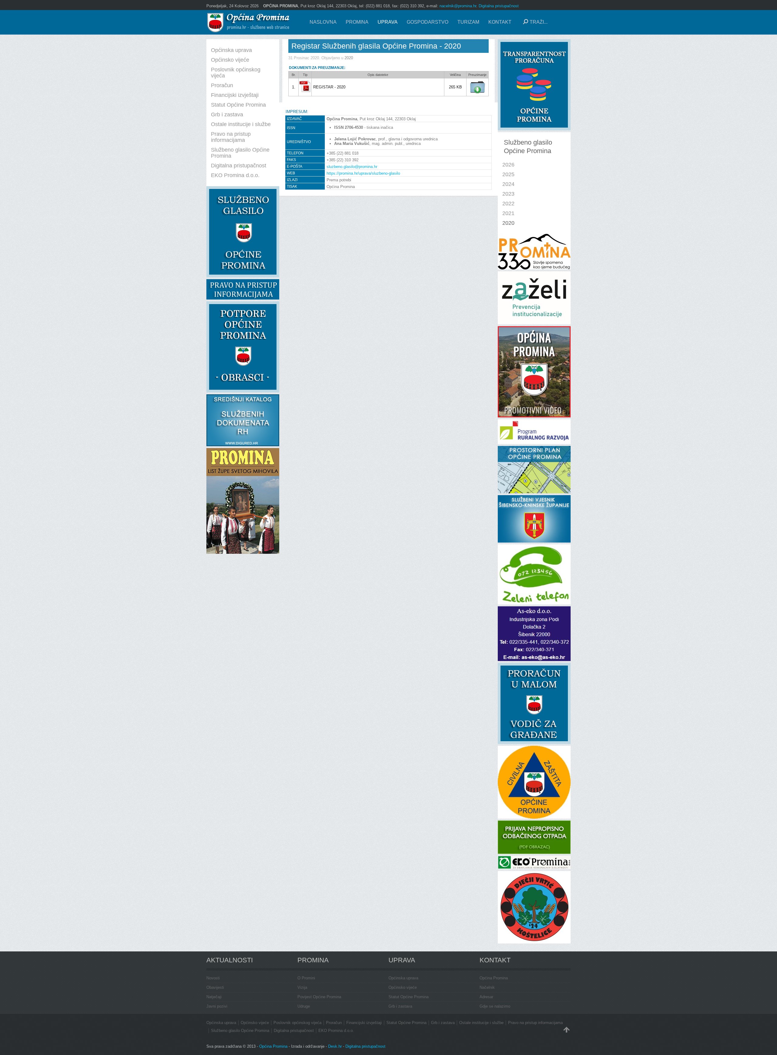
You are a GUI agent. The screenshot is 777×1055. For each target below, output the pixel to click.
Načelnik (487, 987)
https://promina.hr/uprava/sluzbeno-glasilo (363, 173)
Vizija (302, 987)
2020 (348, 58)
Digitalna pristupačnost (499, 6)
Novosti (213, 978)
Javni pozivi (216, 1006)
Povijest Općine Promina (319, 997)
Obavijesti (215, 987)
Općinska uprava (403, 978)
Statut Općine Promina (408, 997)
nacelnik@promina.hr (457, 6)
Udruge (303, 1006)
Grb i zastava (400, 1006)
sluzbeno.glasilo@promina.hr (352, 166)
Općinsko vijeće (402, 987)
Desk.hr (335, 1046)
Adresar (486, 997)
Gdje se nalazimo (495, 1006)
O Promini (306, 978)
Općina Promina (494, 978)
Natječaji (214, 997)
